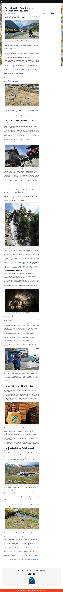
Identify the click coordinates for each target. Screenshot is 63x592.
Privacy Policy (42, 570)
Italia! (16, 13)
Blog (9, 561)
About (19, 570)
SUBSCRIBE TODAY (40, 590)
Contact (23, 570)
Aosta (17, 561)
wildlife (22, 69)
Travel (11, 561)
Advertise (29, 570)
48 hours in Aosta (34, 559)
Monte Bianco (23, 266)
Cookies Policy (35, 570)
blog (19, 561)
